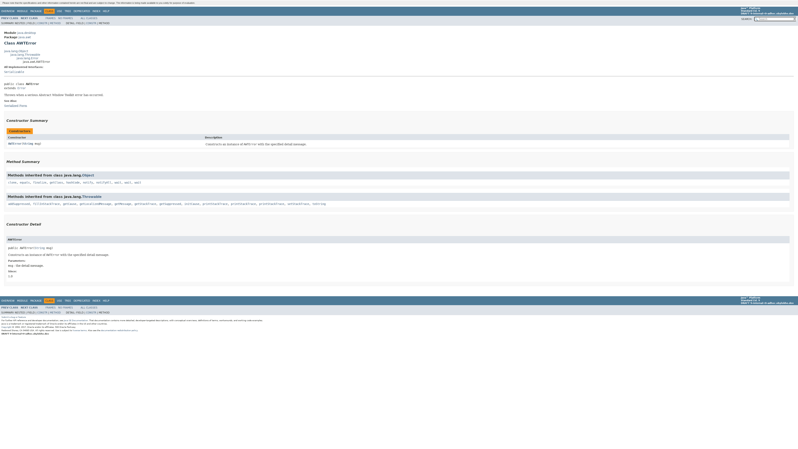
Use (59, 11)
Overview (8, 11)
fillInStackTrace (46, 204)
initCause (191, 204)
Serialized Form (15, 105)
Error (21, 88)
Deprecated (82, 11)
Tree (68, 11)
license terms (80, 330)
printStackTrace (215, 204)
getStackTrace (145, 204)
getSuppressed (170, 204)
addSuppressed (19, 204)
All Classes (89, 18)
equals (25, 182)
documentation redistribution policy (119, 330)
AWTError (14, 143)
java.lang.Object (16, 51)
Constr (42, 23)
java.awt (24, 37)
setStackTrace (298, 204)
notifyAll (103, 182)
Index (96, 11)
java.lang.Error (27, 58)
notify (88, 182)
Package (36, 11)
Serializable (14, 72)
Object (88, 175)
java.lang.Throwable (25, 54)
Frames (51, 18)
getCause (69, 204)
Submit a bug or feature (13, 317)
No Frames (65, 18)
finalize (39, 182)
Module (22, 11)
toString (319, 204)
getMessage (123, 204)
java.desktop (26, 33)
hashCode (73, 182)
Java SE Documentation (76, 320)
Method (55, 23)
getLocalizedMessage (95, 204)
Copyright (6, 327)
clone (12, 182)
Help (106, 11)
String (28, 143)
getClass (56, 182)
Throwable (92, 197)
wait (118, 182)
